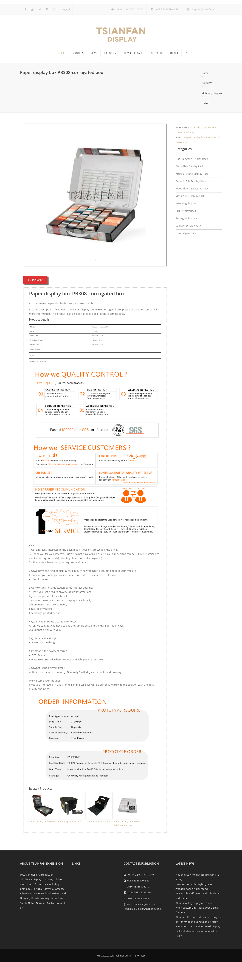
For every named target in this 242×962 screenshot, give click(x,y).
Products (110, 53)
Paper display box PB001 (42, 821)
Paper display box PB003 (99, 821)
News (94, 53)
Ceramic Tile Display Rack (191, 181)
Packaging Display (186, 218)
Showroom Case (132, 53)
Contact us (156, 53)
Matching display (212, 93)
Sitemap (140, 955)
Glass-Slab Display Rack (190, 166)
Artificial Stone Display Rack (192, 173)
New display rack (186, 233)
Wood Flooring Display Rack (192, 188)
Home (61, 53)
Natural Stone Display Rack (192, 159)
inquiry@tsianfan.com (205, 9)
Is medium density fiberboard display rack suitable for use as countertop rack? (198, 931)
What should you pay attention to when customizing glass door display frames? (197, 907)
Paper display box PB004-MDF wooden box (127, 823)
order (174, 53)
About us (77, 53)
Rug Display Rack (186, 211)
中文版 (66, 9)
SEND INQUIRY (35, 279)
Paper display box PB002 (70, 821)
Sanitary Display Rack (188, 225)
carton (205, 103)
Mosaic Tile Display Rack (190, 196)
